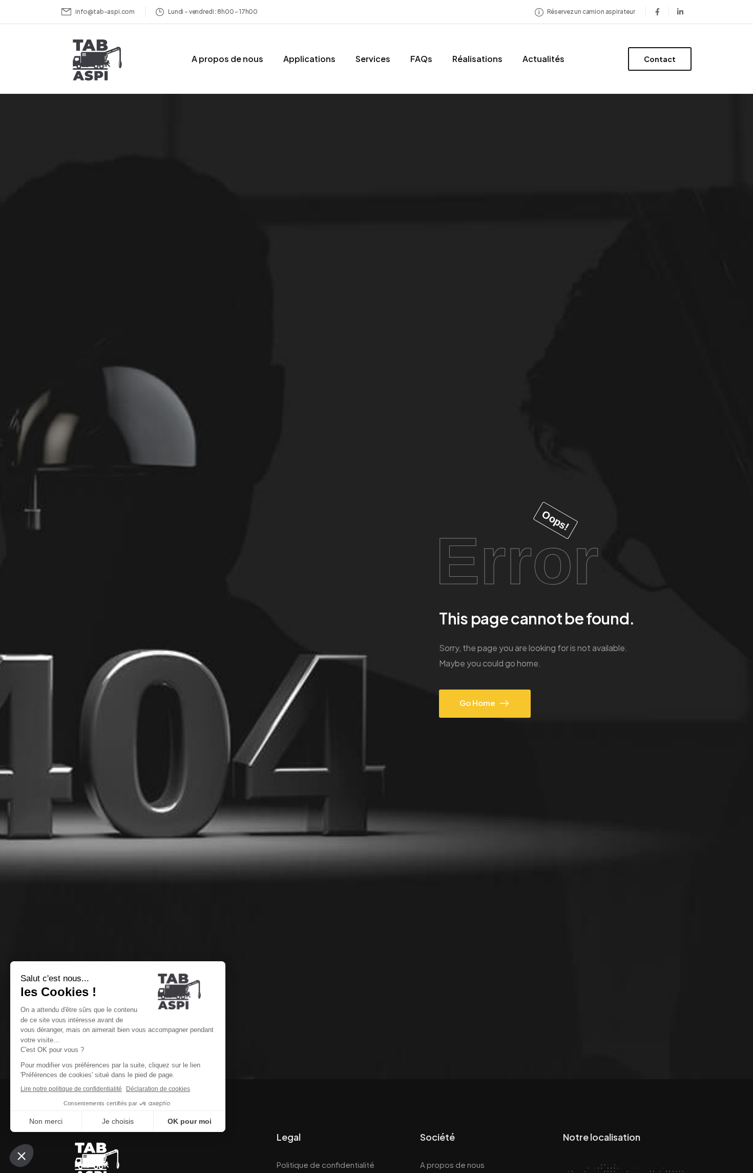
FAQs (421, 58)
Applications (309, 58)
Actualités (543, 58)
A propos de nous (227, 58)
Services (372, 58)
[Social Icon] (657, 11)
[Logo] (94, 61)
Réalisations (477, 58)
